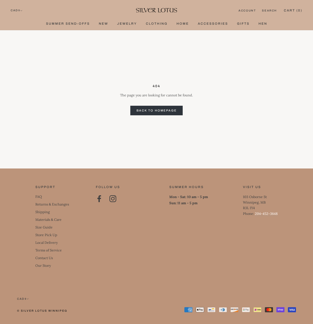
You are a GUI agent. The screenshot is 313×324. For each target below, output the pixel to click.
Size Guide (44, 227)
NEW (103, 23)
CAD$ (15, 10)
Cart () (293, 10)
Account (247, 10)
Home (183, 23)
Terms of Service (48, 250)
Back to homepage (156, 110)
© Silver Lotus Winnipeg (42, 310)
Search (269, 10)
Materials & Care (48, 219)
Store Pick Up (46, 235)
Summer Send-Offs (68, 23)
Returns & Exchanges (52, 204)
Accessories (213, 23)
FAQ (38, 196)
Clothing (157, 23)
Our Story (43, 265)
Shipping (42, 212)
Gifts (243, 23)
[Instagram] (112, 198)
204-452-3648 (266, 213)
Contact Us (44, 258)
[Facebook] (99, 198)
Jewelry (127, 23)
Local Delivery (46, 242)
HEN (262, 23)
